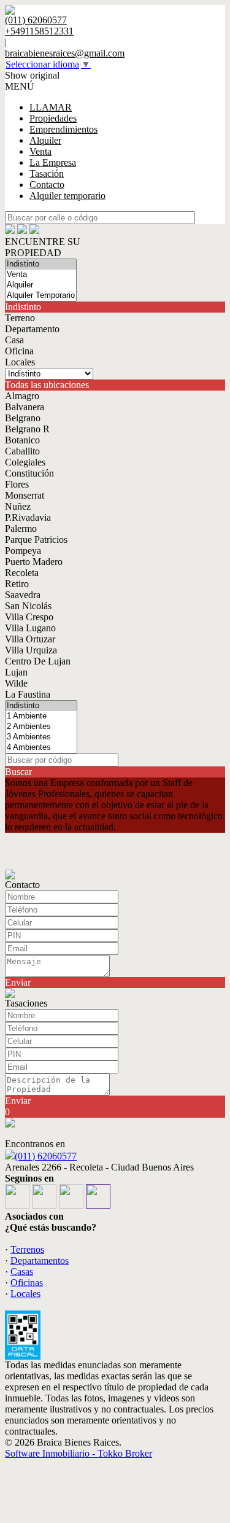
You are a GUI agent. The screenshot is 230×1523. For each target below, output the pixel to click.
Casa (14, 340)
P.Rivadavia (28, 517)
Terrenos (27, 1249)
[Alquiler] (41, 285)
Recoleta (22, 572)
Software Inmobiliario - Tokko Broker (78, 1453)
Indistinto (23, 307)
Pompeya (23, 550)
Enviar (18, 982)
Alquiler (45, 140)
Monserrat (24, 495)
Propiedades (53, 118)
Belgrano (22, 418)
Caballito (22, 451)
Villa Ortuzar (30, 639)
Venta (40, 151)
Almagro (22, 396)
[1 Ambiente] (41, 716)
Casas (21, 1271)
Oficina (19, 351)
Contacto (46, 184)
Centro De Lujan (38, 661)
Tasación (46, 173)
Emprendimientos (63, 129)
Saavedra (22, 595)
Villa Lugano (30, 628)
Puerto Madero (34, 561)
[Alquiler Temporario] (41, 295)
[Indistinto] (41, 264)
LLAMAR (50, 107)
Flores (17, 484)
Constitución (29, 473)
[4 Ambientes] (41, 747)
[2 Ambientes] (41, 727)
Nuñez (18, 506)
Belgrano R (27, 429)
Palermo (21, 528)
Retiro (17, 583)
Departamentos (39, 1260)
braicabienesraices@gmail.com (65, 53)
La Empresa (52, 162)
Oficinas (26, 1282)
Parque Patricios (36, 539)
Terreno (20, 318)
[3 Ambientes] (41, 737)
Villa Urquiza (31, 650)
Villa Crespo (29, 617)
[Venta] (41, 275)
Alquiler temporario (67, 195)
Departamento (32, 329)
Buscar (18, 771)
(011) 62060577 (46, 1156)
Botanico (22, 440)
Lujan (16, 672)
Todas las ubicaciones (47, 385)
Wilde (16, 683)
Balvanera (24, 407)
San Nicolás (28, 606)
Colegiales (25, 462)
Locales (20, 362)
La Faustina (27, 694)
